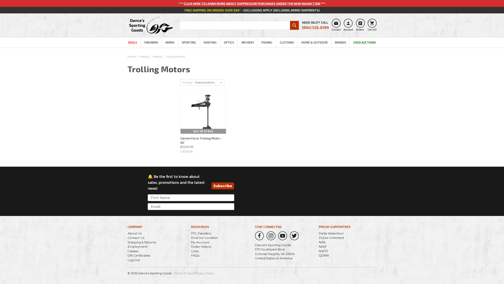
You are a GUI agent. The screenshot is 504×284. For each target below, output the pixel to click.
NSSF (323, 246)
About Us (135, 233)
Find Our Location (204, 238)
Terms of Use (183, 273)
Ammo (169, 42)
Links (195, 251)
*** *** (252, 3)
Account (348, 26)
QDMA (324, 255)
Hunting (210, 42)
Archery (247, 42)
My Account (200, 242)
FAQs (195, 255)
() (372, 26)
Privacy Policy (204, 273)
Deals (132, 42)
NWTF (323, 251)
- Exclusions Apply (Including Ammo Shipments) (252, 10)
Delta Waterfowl (331, 233)
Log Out (134, 260)
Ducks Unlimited (331, 238)
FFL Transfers (201, 233)
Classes (133, 251)
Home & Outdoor (314, 42)
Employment (137, 246)
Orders (360, 26)
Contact (336, 26)
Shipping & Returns (142, 242)
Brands (340, 42)
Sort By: (188, 82)
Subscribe (222, 186)
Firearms (151, 42)
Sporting (189, 42)
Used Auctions (364, 42)
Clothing (287, 42)
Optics (229, 42)
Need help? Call (315, 25)
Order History (201, 246)
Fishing (266, 42)
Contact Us (136, 238)
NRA (322, 242)
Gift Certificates (139, 255)
